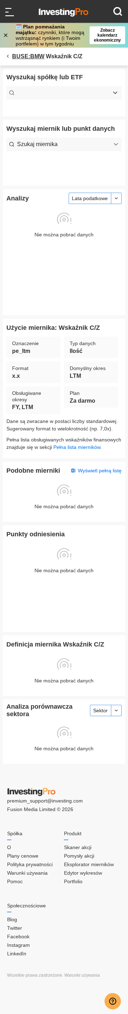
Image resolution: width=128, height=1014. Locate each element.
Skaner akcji (77, 847)
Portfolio (73, 881)
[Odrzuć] (6, 35)
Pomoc (15, 881)
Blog (12, 919)
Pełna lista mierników (76, 447)
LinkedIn (16, 953)
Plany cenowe (22, 856)
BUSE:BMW (28, 56)
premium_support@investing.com (45, 801)
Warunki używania (27, 873)
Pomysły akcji (79, 856)
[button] (67, 35)
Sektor (100, 710)
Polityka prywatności (30, 864)
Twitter (14, 928)
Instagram (18, 945)
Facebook (18, 936)
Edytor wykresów (83, 873)
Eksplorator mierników (89, 864)
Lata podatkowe (90, 198)
